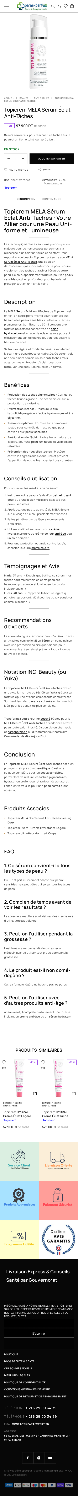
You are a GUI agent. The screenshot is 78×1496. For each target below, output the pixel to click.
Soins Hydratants (12, 1104)
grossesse (11, 957)
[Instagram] (39, 1458)
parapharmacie (17, 732)
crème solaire (40, 548)
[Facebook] (27, 1458)
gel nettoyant (62, 495)
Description (26, 199)
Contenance (51, 199)
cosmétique (42, 768)
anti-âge (60, 533)
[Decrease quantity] (7, 159)
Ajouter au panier (51, 158)
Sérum (20, 311)
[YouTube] (50, 1458)
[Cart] (72, 6)
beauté (45, 718)
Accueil (9, 97)
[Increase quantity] (24, 159)
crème (55, 529)
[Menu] (7, 6)
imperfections (50, 460)
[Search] (53, 6)
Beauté (24, 97)
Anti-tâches (41, 97)
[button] (35, 1093)
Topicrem (17, 211)
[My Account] (59, 6)
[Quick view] (4, 1068)
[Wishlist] (66, 6)
